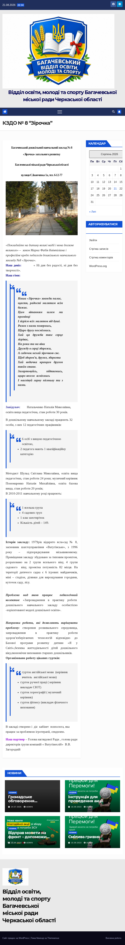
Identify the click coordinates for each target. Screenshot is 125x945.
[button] (113, 111)
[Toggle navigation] (59, 111)
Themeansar (53, 938)
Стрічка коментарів (101, 257)
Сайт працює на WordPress (16, 938)
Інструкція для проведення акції (85, 798)
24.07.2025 (16, 807)
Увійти (93, 240)
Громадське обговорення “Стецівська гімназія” (29, 800)
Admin (29, 807)
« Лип (92, 211)
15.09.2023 (16, 843)
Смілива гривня (84, 836)
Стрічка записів (98, 248)
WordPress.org (98, 266)
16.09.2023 (76, 807)
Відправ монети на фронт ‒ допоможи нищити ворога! (27, 836)
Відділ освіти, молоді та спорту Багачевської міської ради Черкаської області (29, 906)
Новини (12, 792)
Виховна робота (113, 938)
